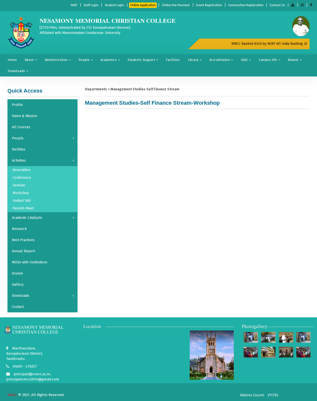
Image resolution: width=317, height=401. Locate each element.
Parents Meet (23, 208)
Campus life (268, 60)
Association (21, 170)
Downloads (16, 71)
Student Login (114, 5)
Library (193, 60)
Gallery (18, 284)
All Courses (21, 127)
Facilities (173, 60)
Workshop (21, 193)
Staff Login (91, 5)
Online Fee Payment (176, 5)
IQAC (244, 60)
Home (12, 60)
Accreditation (220, 60)
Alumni (293, 60)
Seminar (19, 185)
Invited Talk (22, 201)
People (84, 60)
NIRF (74, 5)
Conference (22, 177)
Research (19, 229)
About (29, 60)
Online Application (143, 5)
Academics (109, 60)
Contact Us (277, 5)
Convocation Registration (245, 5)
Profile (17, 105)
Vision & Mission (24, 116)
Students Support (141, 60)
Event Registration (209, 5)
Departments (96, 89)
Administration (56, 60)
